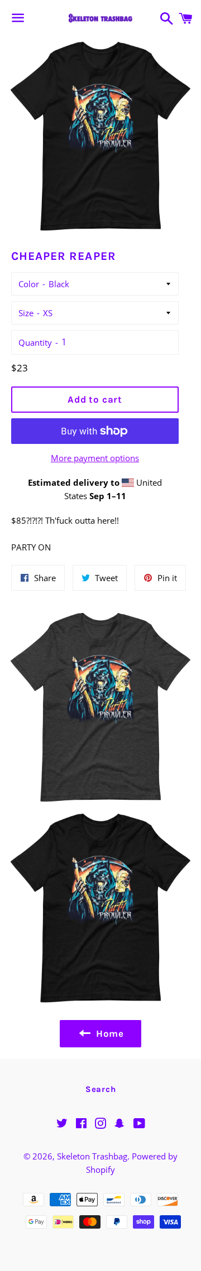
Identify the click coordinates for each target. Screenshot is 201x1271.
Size (26, 312)
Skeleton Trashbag (92, 1156)
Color (28, 283)
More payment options (95, 457)
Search (100, 1089)
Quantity (35, 342)
